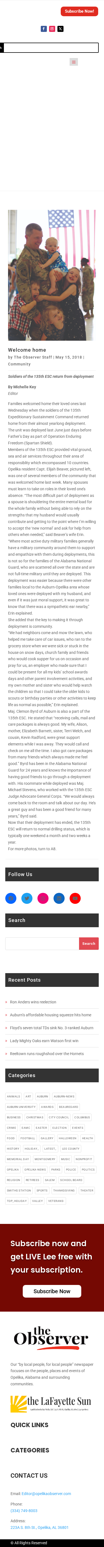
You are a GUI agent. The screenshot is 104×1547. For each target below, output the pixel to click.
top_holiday (17, 1200)
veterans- (56, 1200)
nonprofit (84, 1159)
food (11, 1138)
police (71, 1169)
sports (42, 1190)
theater (86, 1190)
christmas (35, 1117)
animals (13, 1096)
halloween (68, 1138)
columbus (82, 1117)
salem (50, 1180)
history (13, 1148)
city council (59, 1117)
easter (41, 1127)
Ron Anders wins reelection (33, 1002)
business (14, 1117)
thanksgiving (64, 1190)
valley (37, 1200)
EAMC (26, 1127)
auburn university (21, 1106)
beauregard (68, 1106)
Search (88, 944)
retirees (32, 1180)
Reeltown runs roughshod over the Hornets (47, 1053)
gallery (47, 1138)
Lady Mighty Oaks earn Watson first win (44, 1041)
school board (71, 1180)
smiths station (19, 1190)
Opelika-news (35, 1169)
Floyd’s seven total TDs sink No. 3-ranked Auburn (51, 1028)
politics (88, 1169)
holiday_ (32, 1148)
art (28, 1096)
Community (19, 364)
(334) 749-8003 (24, 1511)
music (65, 1159)
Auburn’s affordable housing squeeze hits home (50, 1015)
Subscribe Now (52, 1291)
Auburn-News (64, 1096)
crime (11, 1127)
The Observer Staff (33, 357)
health (87, 1138)
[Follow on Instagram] (52, 29)
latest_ (50, 1148)
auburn (42, 1096)
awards (47, 1106)
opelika (13, 1169)
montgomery (45, 1159)
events (77, 1127)
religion (13, 1180)
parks (55, 1169)
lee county (71, 1148)
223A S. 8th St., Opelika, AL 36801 (40, 1527)
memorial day (18, 1159)
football (28, 1138)
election (59, 1127)
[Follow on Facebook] (44, 29)
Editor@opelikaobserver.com (46, 1493)
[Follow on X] (60, 29)
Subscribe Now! (79, 11)
